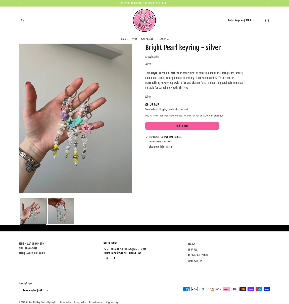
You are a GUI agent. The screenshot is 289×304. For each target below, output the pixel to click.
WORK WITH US (195, 261)
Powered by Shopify (49, 302)
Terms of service (95, 302)
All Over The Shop (33, 302)
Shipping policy (112, 302)
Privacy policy (80, 302)
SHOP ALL (192, 249)
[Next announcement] (268, 3)
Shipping (163, 109)
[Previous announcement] (20, 3)
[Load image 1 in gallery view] (33, 211)
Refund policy (65, 302)
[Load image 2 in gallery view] (61, 211)
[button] (22, 20)
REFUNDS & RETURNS (198, 255)
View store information (160, 146)
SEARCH (192, 243)
